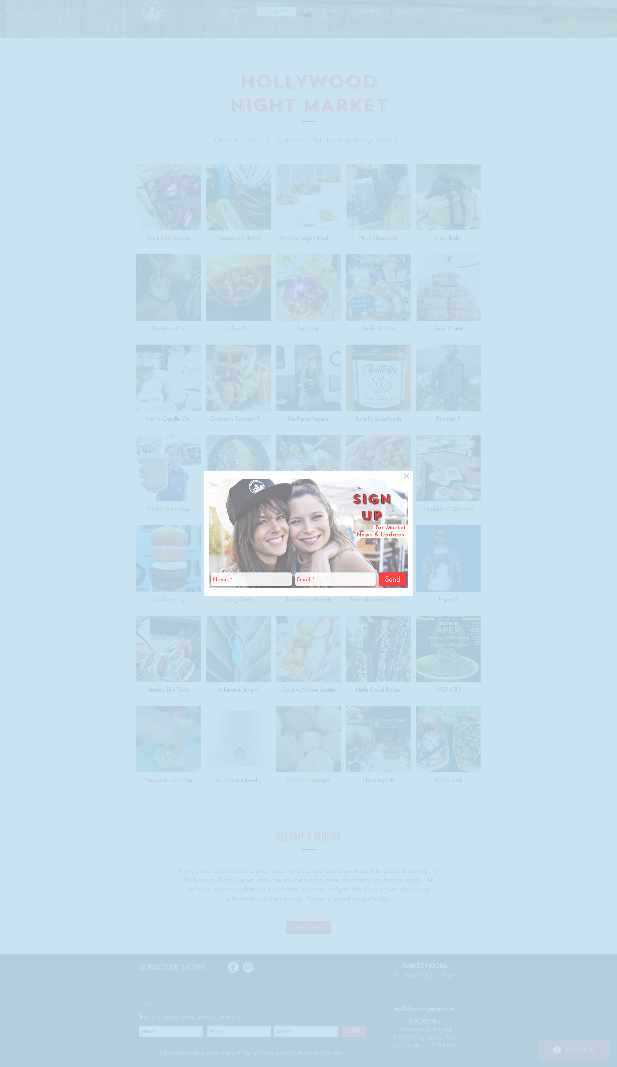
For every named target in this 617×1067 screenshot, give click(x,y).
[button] (406, 476)
